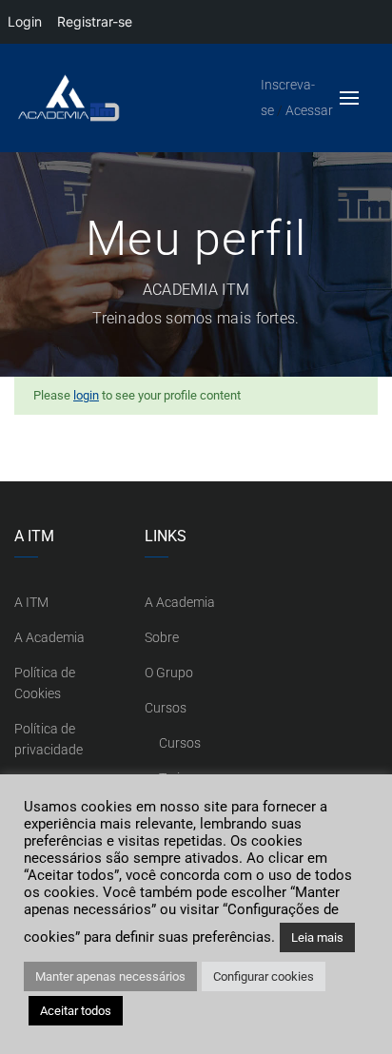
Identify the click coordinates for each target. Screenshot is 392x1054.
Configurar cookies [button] (263, 976)
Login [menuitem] (25, 21)
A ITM (31, 602)
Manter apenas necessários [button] (110, 976)
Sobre (162, 637)
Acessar (309, 110)
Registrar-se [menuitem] (94, 21)
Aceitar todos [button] (75, 1011)
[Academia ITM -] (120, 98)
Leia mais (317, 937)
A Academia (49, 637)
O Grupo (169, 672)
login (86, 395)
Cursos (165, 707)
